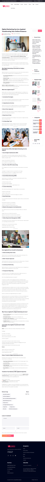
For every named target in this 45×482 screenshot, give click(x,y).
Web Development (10, 472)
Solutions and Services (27, 458)
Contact (36, 4)
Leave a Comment (16, 33)
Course (21, 4)
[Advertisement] (22, 17)
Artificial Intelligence (6, 396)
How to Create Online (38, 91)
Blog (33, 4)
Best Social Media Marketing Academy (9, 398)
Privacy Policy (25, 450)
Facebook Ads (5, 402)
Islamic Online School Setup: (38, 83)
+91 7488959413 (10, 452)
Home (12, 4)
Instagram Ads (12, 406)
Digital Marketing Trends (37, 123)
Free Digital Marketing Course (8, 404)
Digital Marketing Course (7, 400)
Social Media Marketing (37, 132)
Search (40, 30)
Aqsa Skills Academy (6, 394)
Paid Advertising (37, 129)
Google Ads (5, 406)
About (30, 4)
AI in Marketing (37, 120)
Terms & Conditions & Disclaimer (28, 452)
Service (25, 4)
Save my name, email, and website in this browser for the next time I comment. (14, 432)
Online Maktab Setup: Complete (39, 107)
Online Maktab (16, 4)
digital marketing (14, 56)
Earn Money (13, 8)
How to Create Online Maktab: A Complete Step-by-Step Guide (36, 46)
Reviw (24, 454)
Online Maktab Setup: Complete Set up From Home (36, 56)
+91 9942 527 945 (10, 451)
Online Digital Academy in (39, 99)
